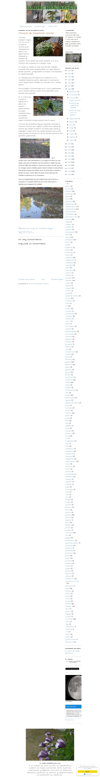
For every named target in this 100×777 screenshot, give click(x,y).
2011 (69, 168)
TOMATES (68, 619)
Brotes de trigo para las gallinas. (75, 113)
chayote (68, 288)
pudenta (68, 563)
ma (66, 438)
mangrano (69, 451)
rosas (67, 596)
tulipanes (68, 629)
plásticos (68, 548)
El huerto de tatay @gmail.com (72, 652)
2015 (69, 156)
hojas (67, 405)
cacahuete (69, 252)
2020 (70, 89)
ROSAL (67, 594)
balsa (67, 235)
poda (67, 556)
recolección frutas (72, 581)
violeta (67, 637)
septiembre (73, 119)
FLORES (68, 354)
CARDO (68, 275)
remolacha (69, 586)
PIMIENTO (68, 533)
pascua (68, 512)
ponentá (68, 561)
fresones (68, 360)
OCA (67, 495)
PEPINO (68, 517)
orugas (67, 502)
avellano (68, 224)
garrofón (68, 365)
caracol (68, 273)
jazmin (67, 416)
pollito (67, 558)
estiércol (68, 342)
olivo (67, 497)
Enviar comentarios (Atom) (39, 284)
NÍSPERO (68, 484)
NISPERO (68, 482)
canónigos (69, 265)
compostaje (69, 314)
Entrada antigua (57, 279)
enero (71, 140)
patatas (68, 515)
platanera (69, 551)
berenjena (69, 240)
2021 (69, 86)
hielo (67, 393)
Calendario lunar (70, 719)
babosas (68, 230)
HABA (67, 382)
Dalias (67, 324)
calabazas (69, 263)
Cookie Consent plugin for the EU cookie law (87, 774)
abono (67, 186)
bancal (67, 237)
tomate (68, 617)
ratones (68, 576)
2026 (70, 71)
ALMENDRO (69, 214)
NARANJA (69, 477)
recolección (69, 579)
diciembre (73, 92)
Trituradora (69, 627)
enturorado (69, 334)
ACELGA (68, 191)
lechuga (68, 431)
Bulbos (67, 250)
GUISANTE (68, 380)
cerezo (67, 283)
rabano (68, 571)
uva (66, 632)
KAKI (67, 421)
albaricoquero (70, 207)
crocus (67, 321)
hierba (67, 395)
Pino (66, 535)
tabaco (68, 611)
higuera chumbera (72, 403)
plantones (69, 546)
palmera (68, 507)
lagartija (68, 426)
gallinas (68, 362)
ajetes (67, 196)
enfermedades (70, 331)
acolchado (69, 194)
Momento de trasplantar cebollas (74, 105)
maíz (67, 446)
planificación (70, 540)
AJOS (67, 199)
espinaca (68, 339)
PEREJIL (68, 525)
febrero (72, 137)
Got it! (87, 771)
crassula (68, 319)
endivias (68, 329)
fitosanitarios (70, 352)
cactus (67, 255)
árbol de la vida (71, 217)
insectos (68, 413)
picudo (67, 528)
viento (67, 634)
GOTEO (68, 375)
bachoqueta (69, 232)
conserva (68, 316)
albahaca (68, 202)
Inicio (43, 279)
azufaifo (68, 227)
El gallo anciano (74, 100)
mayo (71, 128)
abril (71, 131)
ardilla (67, 222)
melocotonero (70, 461)
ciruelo (67, 298)
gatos (67, 367)
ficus (67, 349)
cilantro (68, 291)
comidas (68, 311)
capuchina (69, 270)
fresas (67, 357)
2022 (70, 83)
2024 (70, 77)
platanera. (69, 553)
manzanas (69, 454)
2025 (70, 74)
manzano (68, 456)
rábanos (68, 574)
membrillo (68, 467)
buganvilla (68, 247)
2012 (69, 165)
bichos (67, 242)
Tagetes (68, 614)
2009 (69, 174)
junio (71, 125)
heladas (68, 388)
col (66, 306)
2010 (69, 171)
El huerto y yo (40, 26)
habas (67, 385)
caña (67, 268)
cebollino (31, 233)
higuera (68, 400)
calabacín (68, 258)
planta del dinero (71, 543)
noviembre (73, 95)
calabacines (69, 260)
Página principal (25, 26)
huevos (67, 410)
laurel (67, 428)
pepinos (68, 520)
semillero (68, 606)
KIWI (66, 423)
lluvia (67, 436)
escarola (68, 337)
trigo (67, 624)
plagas (67, 538)
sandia (67, 601)
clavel (67, 303)
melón (67, 464)
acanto (68, 189)
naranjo (68, 479)
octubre (72, 98)
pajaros (68, 505)
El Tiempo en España (73, 661)
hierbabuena (70, 398)
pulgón (67, 568)
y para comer (70, 639)
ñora (67, 492)
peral (67, 523)
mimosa (68, 472)
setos (67, 609)
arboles (68, 219)
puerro (68, 566)
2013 (69, 162)
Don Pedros (69, 326)
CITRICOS (68, 301)
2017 (69, 150)
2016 (69, 153)
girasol (67, 372)
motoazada (69, 474)
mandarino (69, 449)
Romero (68, 591)
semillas (68, 604)
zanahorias (69, 642)
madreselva (69, 441)
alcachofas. (69, 212)
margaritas (69, 459)
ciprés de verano (71, 296)
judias (67, 418)
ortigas (67, 500)
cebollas (25, 233)
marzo (72, 134)
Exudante (68, 344)
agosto (72, 122)
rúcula (67, 599)
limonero (68, 433)
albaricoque (69, 204)
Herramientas (70, 390)
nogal (67, 487)
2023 (70, 80)
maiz (67, 444)
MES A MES (52, 26)
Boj (66, 245)
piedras (68, 530)
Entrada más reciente (27, 279)
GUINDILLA (69, 377)
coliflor (67, 309)
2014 (69, 159)
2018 (69, 147)
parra (67, 510)
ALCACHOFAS (70, 209)
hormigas (68, 408)
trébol (67, 622)
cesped (68, 286)
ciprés (67, 293)
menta (67, 469)
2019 (69, 144)
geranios (68, 370)
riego (67, 588)
